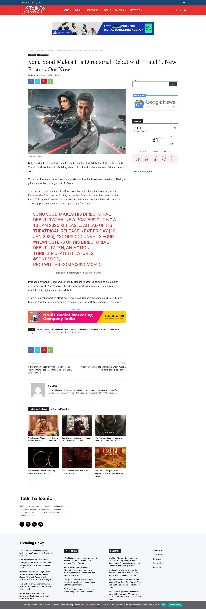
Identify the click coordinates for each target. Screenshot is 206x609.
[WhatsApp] (50, 81)
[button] (184, 3)
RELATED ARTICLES (38, 409)
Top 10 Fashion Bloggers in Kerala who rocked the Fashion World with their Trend (35, 586)
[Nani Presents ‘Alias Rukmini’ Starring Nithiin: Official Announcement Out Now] (43, 425)
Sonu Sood (53, 163)
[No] (202, 604)
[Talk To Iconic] (34, 10)
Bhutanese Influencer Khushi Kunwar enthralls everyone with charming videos (34, 596)
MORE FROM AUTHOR (60, 409)
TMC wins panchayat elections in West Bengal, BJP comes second (79, 590)
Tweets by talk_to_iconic (143, 171)
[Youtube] (185, 10)
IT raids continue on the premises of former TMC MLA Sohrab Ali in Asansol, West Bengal (80, 561)
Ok (163, 605)
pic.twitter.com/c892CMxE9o (67, 264)
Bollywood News (43, 329)
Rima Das (35, 75)
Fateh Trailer (114, 329)
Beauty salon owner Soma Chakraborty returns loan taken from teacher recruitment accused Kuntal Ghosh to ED (79, 571)
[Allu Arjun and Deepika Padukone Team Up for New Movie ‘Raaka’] (110, 425)
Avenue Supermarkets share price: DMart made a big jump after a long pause (103, 368)
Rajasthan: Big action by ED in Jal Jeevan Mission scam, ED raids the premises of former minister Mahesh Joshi (125, 595)
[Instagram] (176, 10)
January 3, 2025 (93, 272)
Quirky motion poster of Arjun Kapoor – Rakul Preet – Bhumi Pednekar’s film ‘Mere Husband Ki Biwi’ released (50, 370)
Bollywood (40, 51)
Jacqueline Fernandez (80, 195)
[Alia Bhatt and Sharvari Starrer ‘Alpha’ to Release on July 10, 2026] (43, 457)
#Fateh (56, 247)
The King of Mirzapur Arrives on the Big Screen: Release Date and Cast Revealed (109, 473)
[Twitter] (180, 10)
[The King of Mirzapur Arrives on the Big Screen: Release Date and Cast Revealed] (110, 457)
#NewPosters (49, 242)
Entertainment (43, 55)
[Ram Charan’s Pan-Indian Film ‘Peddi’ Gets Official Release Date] (77, 425)
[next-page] (34, 482)
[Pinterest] (44, 81)
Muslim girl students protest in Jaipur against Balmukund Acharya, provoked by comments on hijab (124, 573)
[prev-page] (30, 482)
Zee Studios (76, 333)
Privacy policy (175, 605)
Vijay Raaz (65, 333)
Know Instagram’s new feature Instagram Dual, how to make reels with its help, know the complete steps (35, 563)
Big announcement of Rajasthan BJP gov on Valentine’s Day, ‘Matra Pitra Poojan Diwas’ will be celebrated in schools (125, 583)
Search (135, 80)
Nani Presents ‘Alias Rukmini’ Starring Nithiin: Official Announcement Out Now (43, 441)
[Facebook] (172, 10)
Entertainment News (60, 329)
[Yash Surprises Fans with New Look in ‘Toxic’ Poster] (77, 457)
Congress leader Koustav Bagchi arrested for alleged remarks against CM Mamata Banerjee (80, 582)
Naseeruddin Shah (38, 195)
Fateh (32, 167)
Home (30, 51)
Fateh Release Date (98, 329)
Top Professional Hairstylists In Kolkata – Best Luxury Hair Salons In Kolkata (36, 553)
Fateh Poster (83, 329)
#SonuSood (69, 236)
